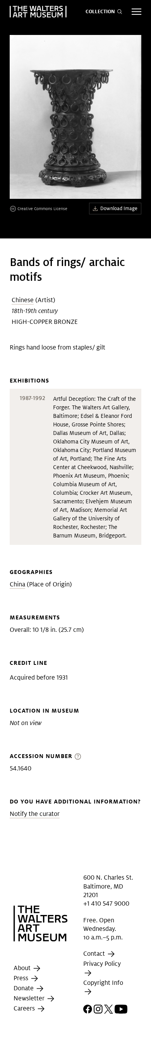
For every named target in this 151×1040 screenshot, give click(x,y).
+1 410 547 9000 (106, 903)
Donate (24, 988)
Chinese (23, 300)
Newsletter (30, 998)
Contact (94, 954)
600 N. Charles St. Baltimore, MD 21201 (108, 886)
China (17, 584)
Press (22, 978)
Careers (25, 1008)
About (23, 968)
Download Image (118, 208)
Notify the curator (35, 814)
